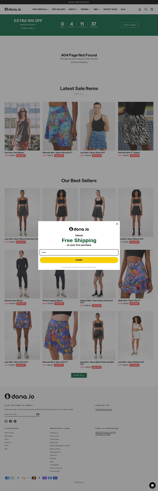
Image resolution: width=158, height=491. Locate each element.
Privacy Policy (92, 267)
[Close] (117, 224)
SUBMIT (79, 260)
